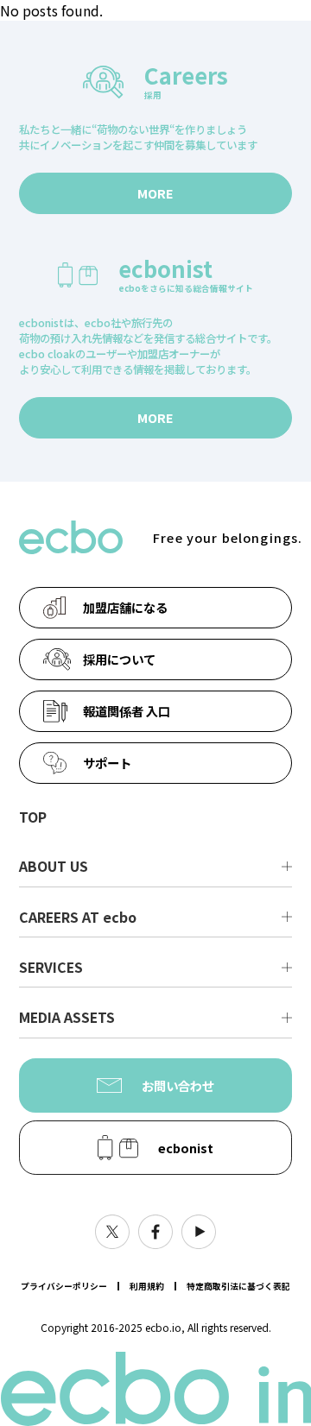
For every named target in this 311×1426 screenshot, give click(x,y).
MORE (155, 193)
